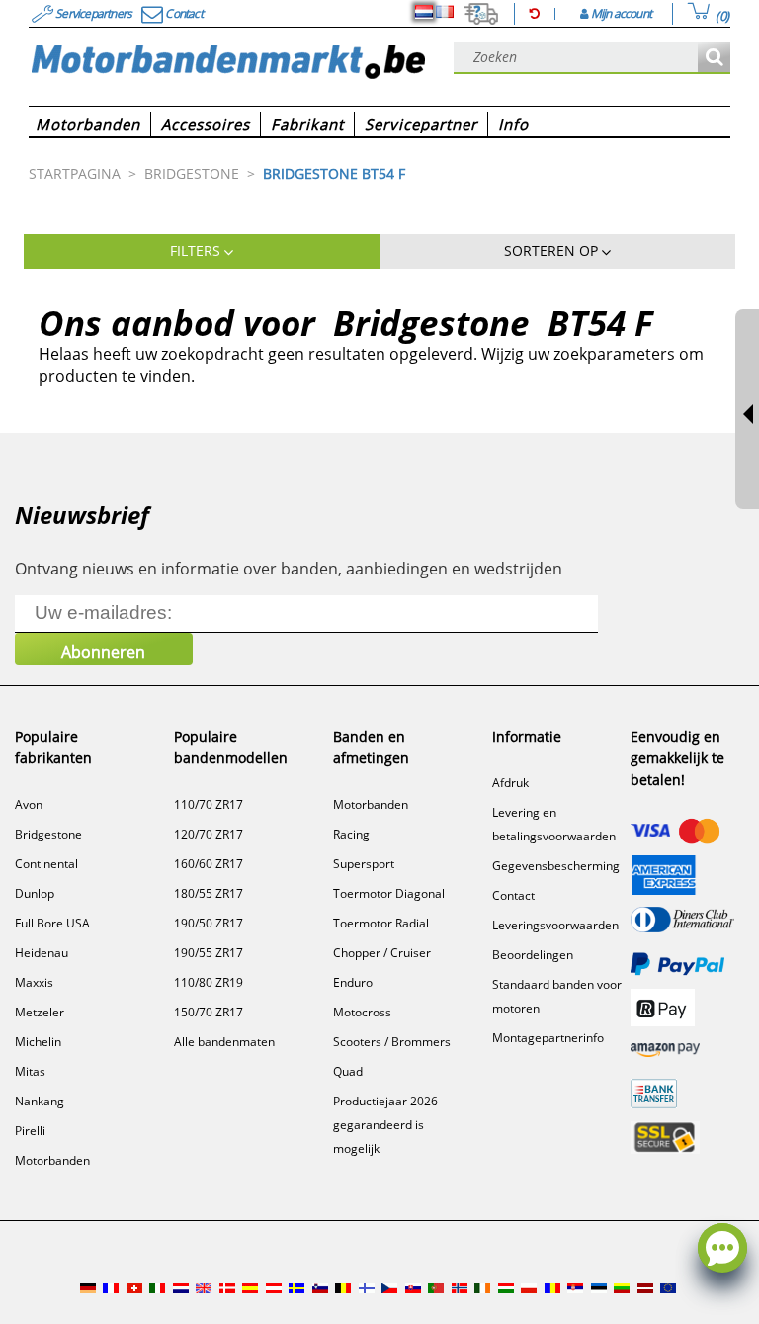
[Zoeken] (714, 58)
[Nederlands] (424, 12)
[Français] (445, 12)
